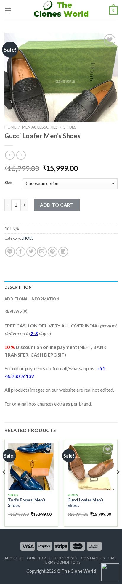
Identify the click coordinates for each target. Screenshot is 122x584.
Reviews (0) (15, 311)
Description (18, 287)
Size (8, 183)
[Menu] (8, 10)
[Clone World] (61, 10)
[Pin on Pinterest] (52, 252)
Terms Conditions (62, 562)
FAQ (112, 558)
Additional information (32, 299)
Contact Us (93, 558)
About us (13, 558)
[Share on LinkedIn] (63, 252)
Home (10, 127)
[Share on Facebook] (20, 252)
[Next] (118, 483)
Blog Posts (65, 558)
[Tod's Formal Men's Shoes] (31, 466)
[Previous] (4, 483)
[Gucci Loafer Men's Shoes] (91, 466)
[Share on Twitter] (31, 252)
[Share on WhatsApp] (10, 252)
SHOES (69, 127)
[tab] (61, 287)
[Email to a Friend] (42, 252)
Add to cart (56, 205)
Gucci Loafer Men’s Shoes (86, 503)
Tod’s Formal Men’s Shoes (27, 503)
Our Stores (38, 558)
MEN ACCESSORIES (40, 127)
